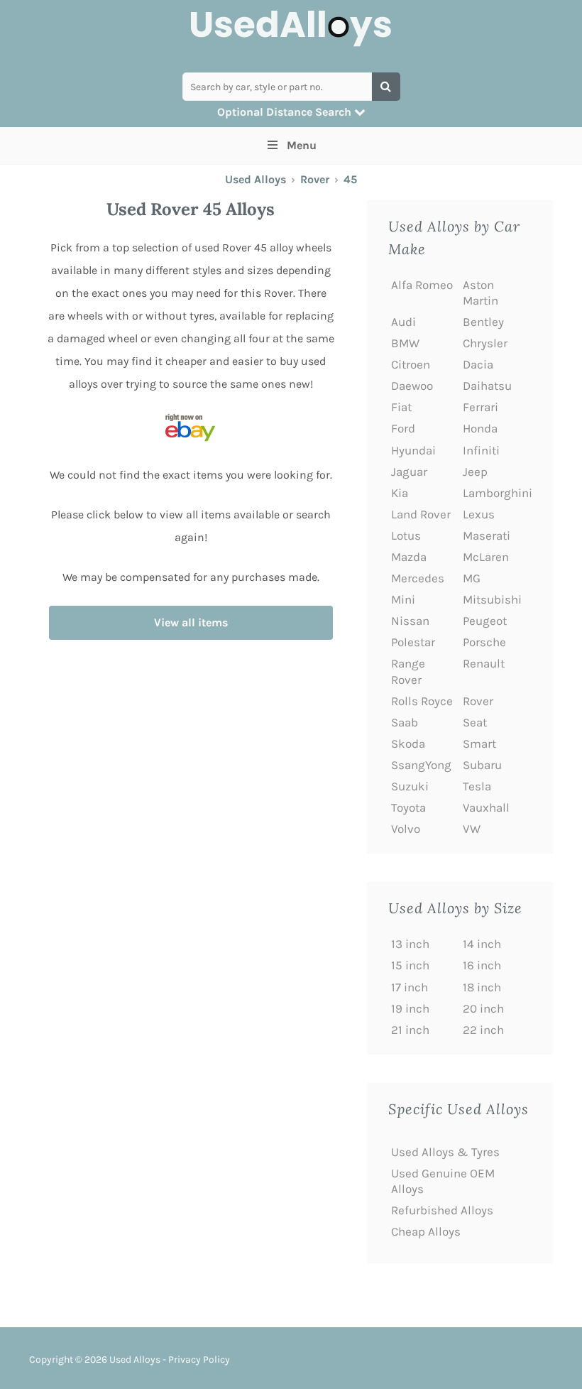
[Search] (386, 86)
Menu (302, 145)
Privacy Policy (199, 1359)
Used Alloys (255, 179)
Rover (314, 179)
